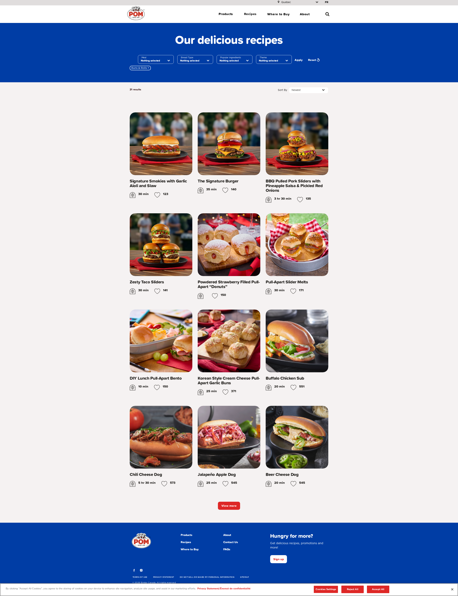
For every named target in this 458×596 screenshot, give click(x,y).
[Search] (327, 14)
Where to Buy (278, 14)
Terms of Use (140, 577)
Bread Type (187, 57)
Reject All (352, 589)
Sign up (278, 559)
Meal (144, 57)
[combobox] (156, 59)
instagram (141, 570)
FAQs (226, 549)
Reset (312, 60)
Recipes (250, 13)
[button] (157, 195)
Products (226, 13)
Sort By (282, 90)
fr (326, 2)
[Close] (452, 589)
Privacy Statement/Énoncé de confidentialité (223, 588)
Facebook (134, 570)
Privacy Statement (163, 577)
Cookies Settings (326, 589)
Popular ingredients (230, 57)
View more (229, 506)
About (305, 14)
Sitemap (244, 577)
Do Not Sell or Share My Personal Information (207, 577)
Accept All (378, 589)
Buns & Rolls (141, 68)
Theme (263, 57)
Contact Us (230, 542)
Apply (299, 60)
